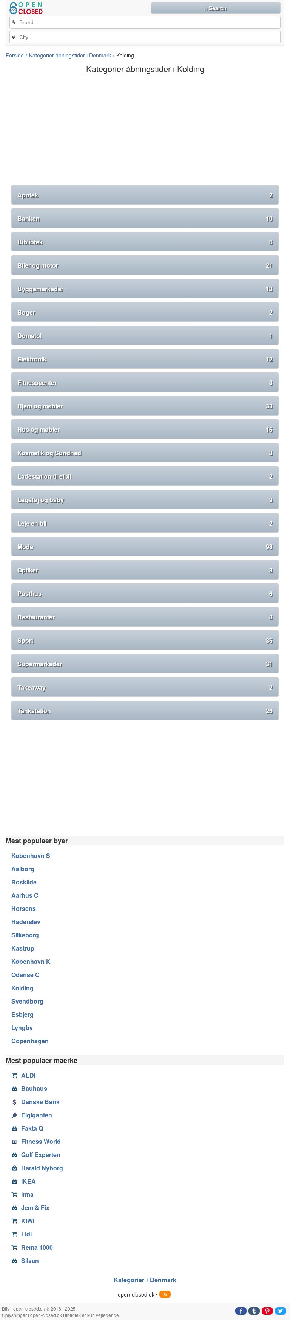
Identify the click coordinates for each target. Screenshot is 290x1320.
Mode (145, 546)
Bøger (145, 312)
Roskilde (24, 882)
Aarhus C (25, 895)
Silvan (30, 1260)
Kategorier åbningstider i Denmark (70, 55)
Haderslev (25, 921)
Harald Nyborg (42, 1167)
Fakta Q (32, 1128)
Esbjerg (22, 1014)
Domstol (145, 335)
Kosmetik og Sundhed (145, 452)
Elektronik (145, 359)
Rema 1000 (37, 1247)
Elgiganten (36, 1115)
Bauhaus (34, 1088)
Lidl (26, 1234)
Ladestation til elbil (145, 476)
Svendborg (27, 1001)
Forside (15, 55)
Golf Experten (40, 1154)
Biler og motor (145, 265)
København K (31, 961)
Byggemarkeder (145, 288)
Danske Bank (40, 1101)
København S (30, 855)
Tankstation (145, 710)
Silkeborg (25, 935)
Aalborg (22, 868)
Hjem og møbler (145, 406)
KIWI (27, 1220)
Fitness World (41, 1141)
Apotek (145, 195)
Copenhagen (30, 1040)
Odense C (25, 974)
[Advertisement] (145, 132)
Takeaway (145, 687)
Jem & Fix (35, 1207)
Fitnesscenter (145, 382)
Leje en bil (145, 523)
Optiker (145, 570)
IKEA (28, 1181)
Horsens (23, 908)
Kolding (22, 987)
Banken (145, 218)
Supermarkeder (145, 663)
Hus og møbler (145, 429)
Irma (27, 1194)
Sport (145, 640)
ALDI (28, 1075)
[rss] (165, 1294)
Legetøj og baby (145, 499)
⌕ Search (215, 8)
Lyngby (22, 1027)
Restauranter (145, 617)
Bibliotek (145, 241)
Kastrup (22, 948)
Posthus (145, 593)
